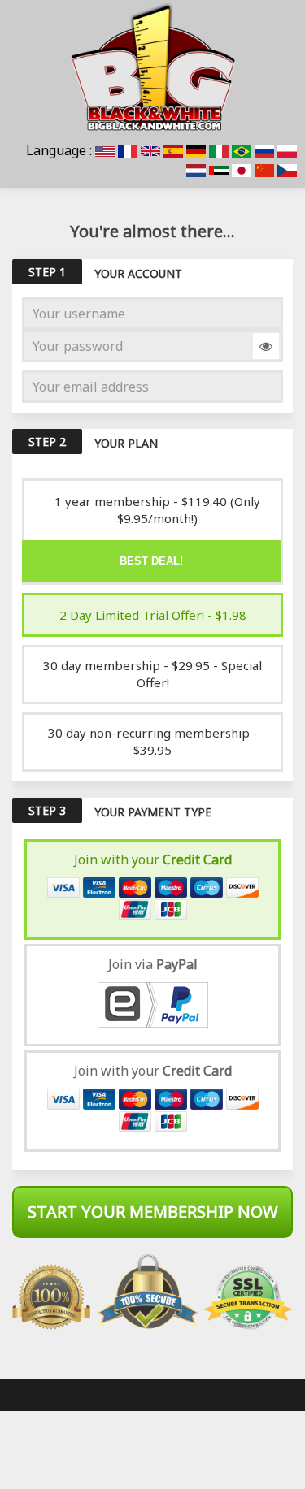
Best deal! (151, 561)
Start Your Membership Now (153, 1212)
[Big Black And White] (152, 66)
